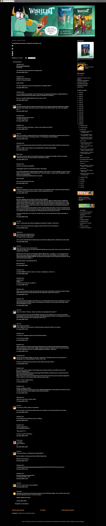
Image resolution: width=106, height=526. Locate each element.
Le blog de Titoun (84, 226)
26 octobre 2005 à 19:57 (22, 193)
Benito (18, 154)
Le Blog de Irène (84, 221)
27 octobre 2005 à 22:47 (22, 393)
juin (81, 183)
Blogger (82, 521)
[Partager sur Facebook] (33, 58)
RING (81, 155)
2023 (80, 92)
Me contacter (80, 75)
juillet (81, 181)
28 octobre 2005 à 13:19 (22, 469)
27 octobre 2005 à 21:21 (22, 381)
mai (81, 185)
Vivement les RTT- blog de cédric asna (86, 171)
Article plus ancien (68, 510)
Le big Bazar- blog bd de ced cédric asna (86, 132)
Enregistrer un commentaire (21, 503)
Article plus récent (18, 510)
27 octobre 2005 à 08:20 (22, 265)
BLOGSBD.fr (83, 210)
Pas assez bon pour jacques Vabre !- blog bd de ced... (87, 150)
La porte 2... (83, 163)
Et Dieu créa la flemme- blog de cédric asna (87, 174)
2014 (80, 106)
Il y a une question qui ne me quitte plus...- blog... (86, 135)
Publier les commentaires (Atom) (27, 513)
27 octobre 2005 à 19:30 (22, 363)
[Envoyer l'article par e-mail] (26, 57)
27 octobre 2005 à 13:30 (22, 284)
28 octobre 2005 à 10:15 (22, 460)
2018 (80, 98)
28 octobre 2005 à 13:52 (22, 486)
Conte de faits (83, 168)
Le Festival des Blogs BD (86, 212)
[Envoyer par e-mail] (29, 58)
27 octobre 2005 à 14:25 (22, 319)
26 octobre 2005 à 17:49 (22, 183)
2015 (80, 104)
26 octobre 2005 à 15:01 (22, 72)
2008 (80, 118)
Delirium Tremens (84, 161)
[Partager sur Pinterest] (34, 58)
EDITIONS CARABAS (82, 85)
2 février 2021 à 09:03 (22, 500)
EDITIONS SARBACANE (83, 80)
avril (81, 187)
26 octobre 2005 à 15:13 (22, 87)
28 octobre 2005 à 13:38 (22, 478)
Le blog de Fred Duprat (85, 227)
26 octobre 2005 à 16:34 (22, 100)
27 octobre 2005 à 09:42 (22, 273)
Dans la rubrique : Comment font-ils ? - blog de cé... (87, 166)
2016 (80, 102)
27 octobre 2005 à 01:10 (22, 227)
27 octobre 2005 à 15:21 (22, 340)
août (81, 179)
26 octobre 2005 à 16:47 (22, 129)
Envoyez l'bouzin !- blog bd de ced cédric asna (86, 153)
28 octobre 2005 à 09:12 (22, 446)
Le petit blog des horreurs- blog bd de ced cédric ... (86, 138)
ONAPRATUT (80, 87)
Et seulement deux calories (86, 159)
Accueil (42, 510)
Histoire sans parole (85, 157)
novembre (82, 127)
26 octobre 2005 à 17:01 (22, 149)
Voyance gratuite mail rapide (23, 497)
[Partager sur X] (32, 58)
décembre (82, 125)
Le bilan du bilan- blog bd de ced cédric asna (86, 143)
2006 (80, 122)
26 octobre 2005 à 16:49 (22, 138)
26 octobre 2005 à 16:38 (22, 120)
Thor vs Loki (83, 140)
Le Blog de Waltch (84, 219)
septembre (83, 177)
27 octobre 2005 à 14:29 (22, 329)
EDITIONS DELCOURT (82, 83)
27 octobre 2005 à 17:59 (22, 351)
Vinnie (18, 232)
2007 (80, 120)
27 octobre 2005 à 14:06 (22, 305)
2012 (80, 110)
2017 (80, 100)
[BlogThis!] (30, 58)
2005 (80, 124)
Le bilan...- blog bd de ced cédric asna (86, 146)
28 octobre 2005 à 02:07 (22, 420)
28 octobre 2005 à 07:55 (22, 435)
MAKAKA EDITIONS (82, 82)
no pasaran (19, 355)
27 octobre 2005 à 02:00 (22, 241)
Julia (18, 491)
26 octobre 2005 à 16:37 (22, 111)
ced (17, 104)
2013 (80, 108)
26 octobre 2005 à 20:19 (22, 216)
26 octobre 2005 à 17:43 (22, 159)
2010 (80, 114)
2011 (80, 112)
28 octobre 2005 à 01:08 (22, 412)
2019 (80, 96)
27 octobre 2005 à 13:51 (22, 294)
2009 (80, 116)
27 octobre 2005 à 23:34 (22, 401)
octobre (82, 129)
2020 (80, 94)
